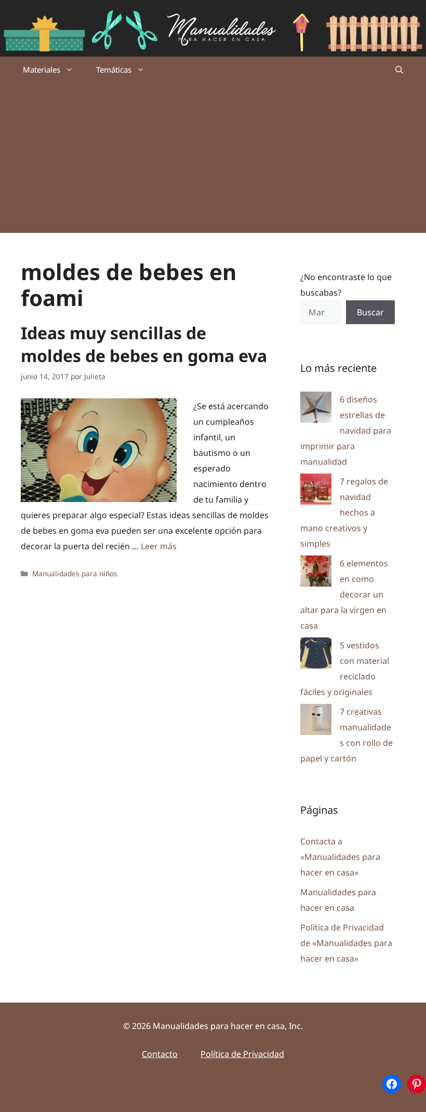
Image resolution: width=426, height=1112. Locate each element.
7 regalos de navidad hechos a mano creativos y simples (344, 512)
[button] (399, 69)
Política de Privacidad (242, 1054)
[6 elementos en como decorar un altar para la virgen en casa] (315, 573)
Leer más (159, 546)
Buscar (370, 312)
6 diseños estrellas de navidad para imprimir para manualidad (345, 430)
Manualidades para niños (74, 573)
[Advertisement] (213, 160)
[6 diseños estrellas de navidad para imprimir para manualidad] (315, 409)
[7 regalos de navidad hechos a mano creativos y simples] (315, 491)
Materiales (41, 69)
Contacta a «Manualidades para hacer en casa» (340, 857)
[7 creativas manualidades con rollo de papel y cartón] (315, 722)
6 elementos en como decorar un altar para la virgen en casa (344, 594)
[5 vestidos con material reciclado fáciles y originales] (315, 655)
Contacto (160, 1054)
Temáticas (113, 69)
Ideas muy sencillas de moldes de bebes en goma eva (144, 344)
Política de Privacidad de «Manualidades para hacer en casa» (346, 943)
